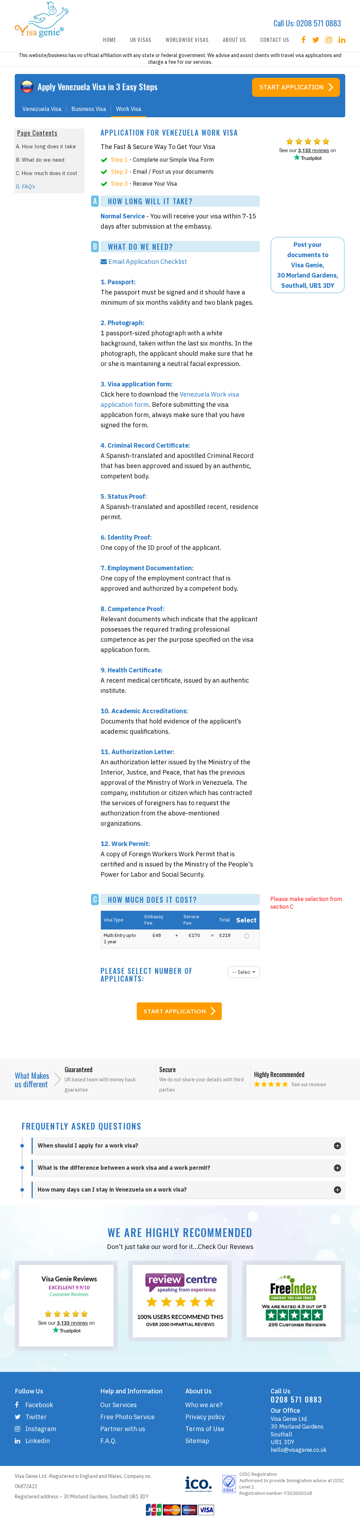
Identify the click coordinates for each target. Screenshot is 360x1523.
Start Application (291, 87)
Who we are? (204, 1405)
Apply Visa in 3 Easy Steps (98, 86)
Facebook (39, 1405)
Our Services (118, 1405)
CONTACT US (274, 39)
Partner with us (122, 1429)
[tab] (188, 1146)
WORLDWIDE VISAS (187, 39)
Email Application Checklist (148, 261)
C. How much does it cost (46, 173)
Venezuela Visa (42, 108)
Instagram (40, 1429)
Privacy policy (205, 1417)
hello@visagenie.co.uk (299, 1449)
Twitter (36, 1417)
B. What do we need (40, 159)
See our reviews (308, 1084)
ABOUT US (234, 39)
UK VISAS (141, 39)
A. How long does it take (46, 146)
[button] (244, 972)
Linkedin (37, 1441)
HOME (109, 39)
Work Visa (128, 108)
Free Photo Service (127, 1417)
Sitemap (197, 1441)
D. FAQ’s (25, 186)
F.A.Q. (108, 1441)
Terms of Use (204, 1429)
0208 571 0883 (318, 23)
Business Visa (88, 108)
